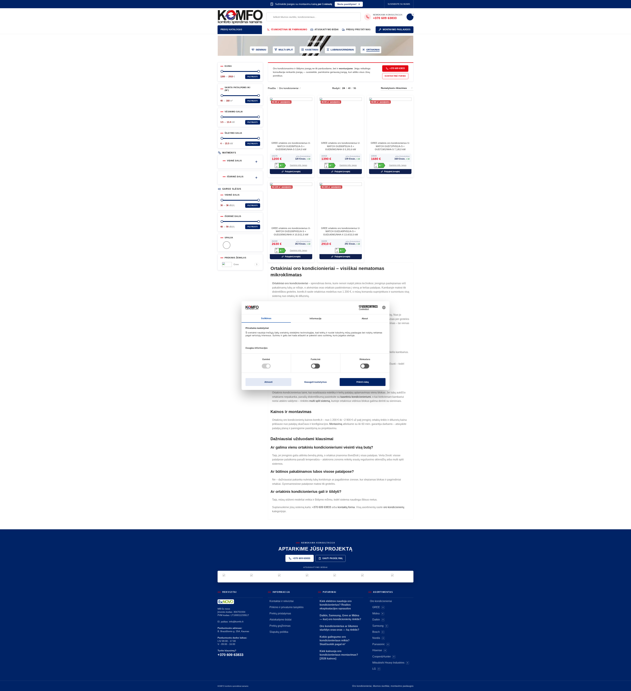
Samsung (378, 625)
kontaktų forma (346, 507)
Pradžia (272, 88)
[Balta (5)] (226, 245)
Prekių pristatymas (280, 613)
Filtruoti (252, 77)
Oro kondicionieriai (288, 88)
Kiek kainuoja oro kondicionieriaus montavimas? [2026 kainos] (339, 655)
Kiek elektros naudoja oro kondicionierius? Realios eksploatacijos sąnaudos (336, 605)
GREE (376, 607)
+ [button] (383, 607)
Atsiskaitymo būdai (280, 619)
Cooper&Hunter (381, 656)
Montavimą (335, 424)
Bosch (376, 631)
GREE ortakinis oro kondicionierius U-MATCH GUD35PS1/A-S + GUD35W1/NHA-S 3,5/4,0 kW (291, 146)
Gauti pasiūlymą (332, 558)
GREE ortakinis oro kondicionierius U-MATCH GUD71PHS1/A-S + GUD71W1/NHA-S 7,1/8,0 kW (390, 146)
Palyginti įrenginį (292, 171)
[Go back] (304, 41)
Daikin (376, 619)
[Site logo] (240, 16)
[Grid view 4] (374, 88)
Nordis (376, 638)
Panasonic (378, 644)
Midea (376, 613)
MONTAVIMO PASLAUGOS (396, 29)
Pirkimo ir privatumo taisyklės (286, 607)
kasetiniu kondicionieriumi (355, 396)
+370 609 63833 (397, 68)
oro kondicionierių (393, 507)
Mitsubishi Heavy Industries (388, 662)
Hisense (377, 650)
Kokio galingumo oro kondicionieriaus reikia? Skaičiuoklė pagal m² (335, 640)
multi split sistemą (319, 401)
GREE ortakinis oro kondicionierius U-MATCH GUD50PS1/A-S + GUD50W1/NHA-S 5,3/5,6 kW (340, 146)
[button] (280, 165)
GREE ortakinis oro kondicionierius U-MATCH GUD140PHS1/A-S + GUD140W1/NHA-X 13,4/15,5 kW (340, 231)
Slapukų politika (278, 631)
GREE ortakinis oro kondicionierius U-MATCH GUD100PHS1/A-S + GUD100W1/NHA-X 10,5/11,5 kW (291, 231)
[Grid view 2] (363, 88)
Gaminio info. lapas (298, 165)
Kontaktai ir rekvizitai (281, 601)
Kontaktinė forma (395, 76)
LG (374, 668)
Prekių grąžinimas (280, 625)
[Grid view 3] (368, 88)
